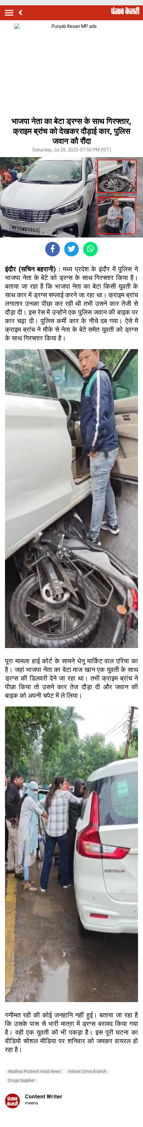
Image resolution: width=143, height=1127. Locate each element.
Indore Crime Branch (87, 1071)
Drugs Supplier (21, 1080)
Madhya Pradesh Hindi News (34, 1071)
